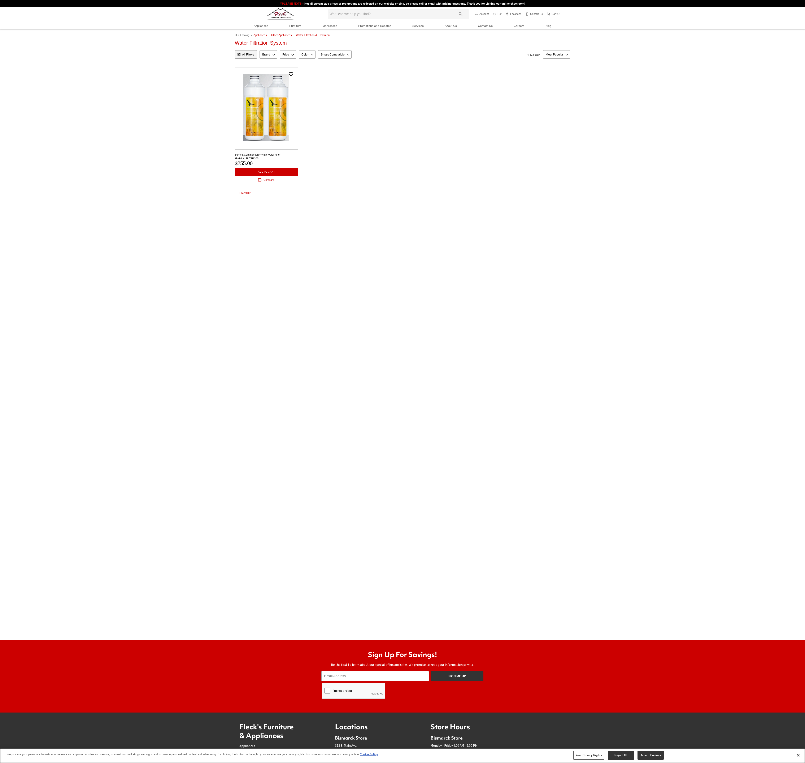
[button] (476, 14)
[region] (402, 755)
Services (418, 25)
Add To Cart (266, 171)
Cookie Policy (369, 754)
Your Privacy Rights (589, 755)
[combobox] (268, 54)
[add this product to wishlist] (291, 74)
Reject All (620, 755)
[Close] (798, 755)
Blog (548, 25)
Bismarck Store (351, 738)
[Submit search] (460, 14)
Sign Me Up (457, 676)
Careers (519, 25)
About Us (451, 25)
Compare (269, 179)
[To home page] (280, 14)
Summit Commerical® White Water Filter (257, 154)
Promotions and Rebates (374, 25)
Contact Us (485, 25)
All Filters (248, 54)
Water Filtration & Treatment (313, 35)
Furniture (295, 25)
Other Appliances (281, 35)
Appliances (261, 25)
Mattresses (329, 25)
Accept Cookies (650, 755)
